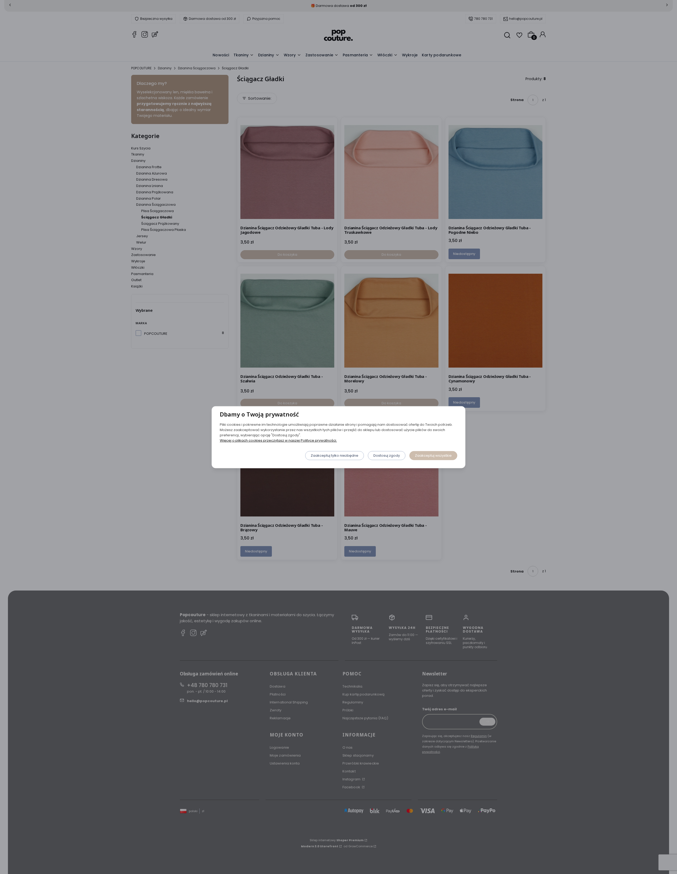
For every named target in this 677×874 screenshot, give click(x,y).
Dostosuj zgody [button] (386, 455)
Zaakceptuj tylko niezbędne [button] (334, 455)
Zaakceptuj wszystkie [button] (433, 455)
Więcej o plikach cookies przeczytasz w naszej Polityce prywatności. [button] (278, 440)
